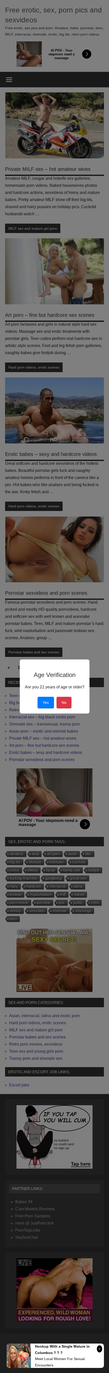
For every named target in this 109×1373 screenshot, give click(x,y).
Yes (46, 702)
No (64, 702)
